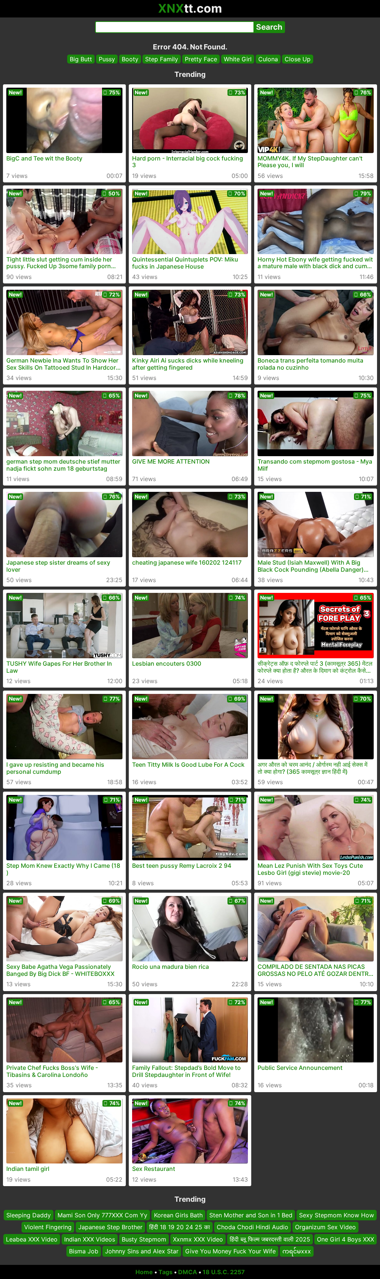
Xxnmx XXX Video (198, 1239)
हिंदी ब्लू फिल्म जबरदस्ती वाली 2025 (270, 1239)
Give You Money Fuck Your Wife (230, 1251)
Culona (268, 59)
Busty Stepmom (144, 1239)
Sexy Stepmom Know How (336, 1215)
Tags (165, 1272)
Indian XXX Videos (89, 1239)
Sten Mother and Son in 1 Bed (250, 1215)
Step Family (161, 59)
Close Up (298, 59)
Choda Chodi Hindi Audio (252, 1227)
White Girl (238, 59)
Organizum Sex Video (325, 1227)
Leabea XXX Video (32, 1239)
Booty (130, 59)
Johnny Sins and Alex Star (141, 1251)
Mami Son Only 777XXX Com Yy (102, 1215)
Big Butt (81, 59)
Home (144, 1272)
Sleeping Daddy (28, 1215)
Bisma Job (83, 1251)
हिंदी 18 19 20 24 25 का (179, 1227)
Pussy (107, 59)
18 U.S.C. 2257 (224, 1272)
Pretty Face (201, 59)
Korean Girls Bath (178, 1215)
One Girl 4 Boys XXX (345, 1239)
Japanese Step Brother (110, 1227)
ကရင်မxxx (296, 1251)
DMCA (187, 1272)
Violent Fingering (48, 1227)
